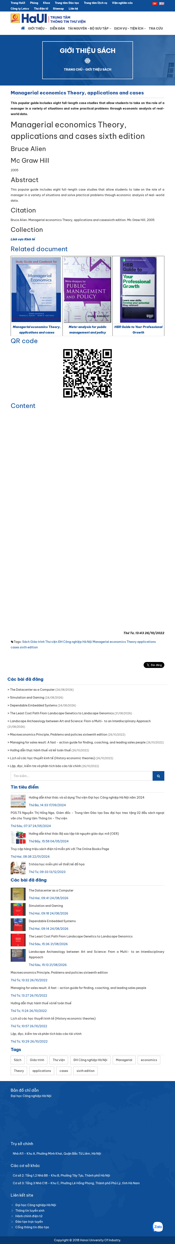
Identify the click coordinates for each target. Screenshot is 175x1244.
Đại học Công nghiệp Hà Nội (35, 1205)
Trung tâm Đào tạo (67, 2)
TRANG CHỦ (73, 69)
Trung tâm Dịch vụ (95, 2)
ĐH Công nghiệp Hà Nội (75, 642)
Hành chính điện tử (28, 1216)
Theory (132, 642)
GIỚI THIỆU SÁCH (98, 69)
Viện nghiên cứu (122, 2)
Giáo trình (37, 642)
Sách (26, 642)
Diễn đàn (57, 28)
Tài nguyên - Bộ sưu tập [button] (88, 28)
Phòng (34, 2)
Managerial (101, 642)
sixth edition (29, 647)
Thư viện (51, 642)
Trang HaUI (18, 2)
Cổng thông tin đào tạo (32, 1227)
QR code (24, 341)
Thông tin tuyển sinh (29, 1211)
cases (15, 647)
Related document (39, 249)
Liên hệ (73, 8)
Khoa (46, 2)
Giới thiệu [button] (36, 28)
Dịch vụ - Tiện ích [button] (129, 28)
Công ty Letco (20, 8)
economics (118, 642)
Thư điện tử (41, 8)
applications (146, 642)
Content (23, 406)
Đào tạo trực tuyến (29, 1222)
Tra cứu (156, 28)
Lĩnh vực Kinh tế (23, 239)
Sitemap (58, 8)
